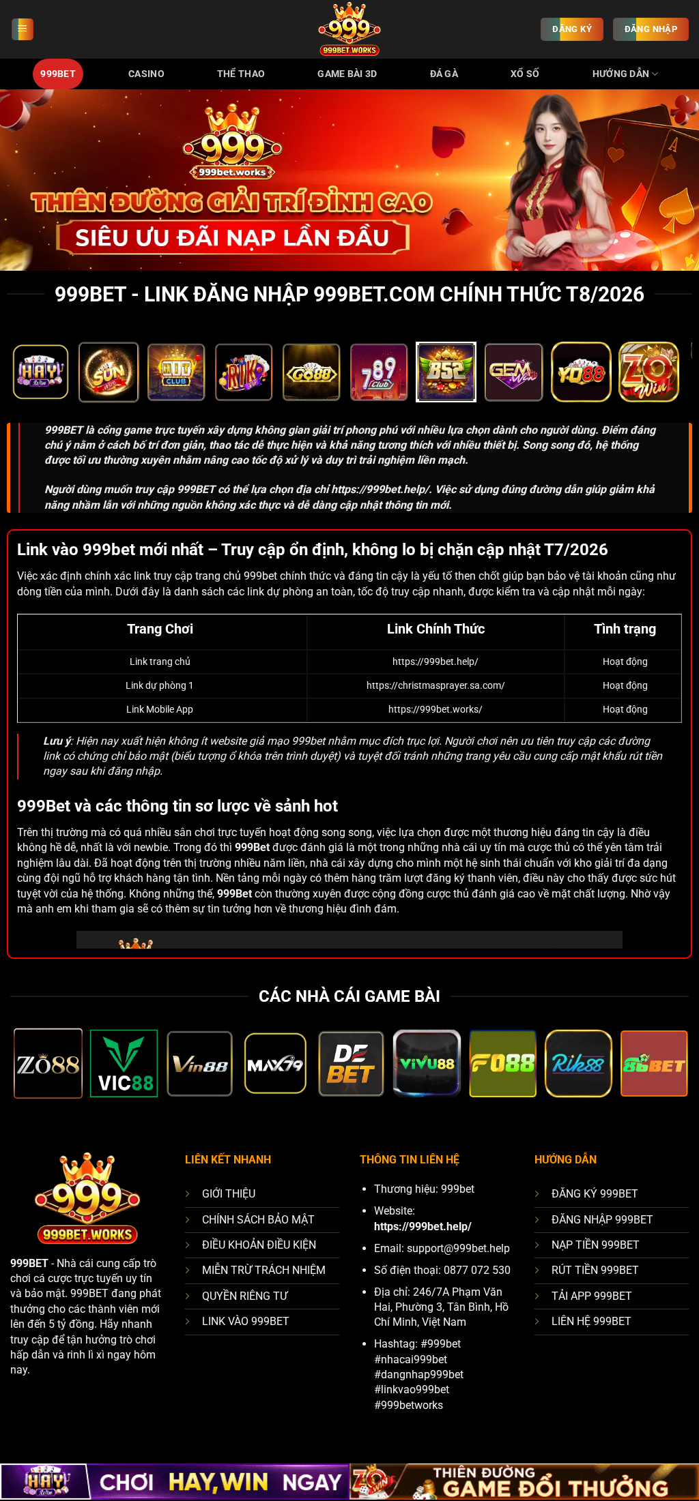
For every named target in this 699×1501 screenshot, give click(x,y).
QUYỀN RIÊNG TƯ (244, 1296)
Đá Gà (444, 74)
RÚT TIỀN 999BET (595, 1270)
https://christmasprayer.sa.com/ (436, 686)
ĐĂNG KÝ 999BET (595, 1193)
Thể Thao (241, 74)
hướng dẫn (621, 74)
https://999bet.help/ (380, 489)
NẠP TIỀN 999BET (596, 1244)
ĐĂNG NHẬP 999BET (602, 1219)
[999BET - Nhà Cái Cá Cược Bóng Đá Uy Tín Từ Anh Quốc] (349, 29)
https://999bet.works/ (435, 709)
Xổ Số (525, 74)
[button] (22, 29)
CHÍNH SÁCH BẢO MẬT (258, 1219)
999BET (58, 74)
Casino (146, 74)
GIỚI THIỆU (228, 1193)
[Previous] (37, 379)
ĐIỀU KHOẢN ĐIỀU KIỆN (259, 1244)
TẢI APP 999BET (592, 1296)
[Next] (661, 379)
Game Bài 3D (347, 74)
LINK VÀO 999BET (245, 1321)
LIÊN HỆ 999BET (591, 1321)
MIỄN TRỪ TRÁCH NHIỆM (264, 1270)
